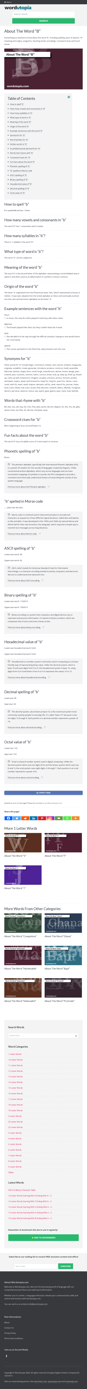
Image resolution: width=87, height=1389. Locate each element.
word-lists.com (40, 1381)
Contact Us (9, 1328)
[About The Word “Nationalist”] (22, 988)
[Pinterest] (42, 818)
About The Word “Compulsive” (20, 936)
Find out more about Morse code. (22, 533)
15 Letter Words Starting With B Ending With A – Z (30, 1218)
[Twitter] (17, 818)
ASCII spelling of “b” (18, 175)
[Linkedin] (34, 818)
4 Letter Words (15, 1138)
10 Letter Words (15, 1059)
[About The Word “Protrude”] (63, 988)
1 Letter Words (15, 1054)
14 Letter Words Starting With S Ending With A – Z (30, 1195)
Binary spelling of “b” (19, 179)
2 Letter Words (15, 1116)
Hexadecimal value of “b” (21, 184)
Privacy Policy (10, 1333)
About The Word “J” (14, 888)
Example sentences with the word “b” (26, 130)
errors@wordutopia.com (52, 803)
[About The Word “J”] (22, 875)
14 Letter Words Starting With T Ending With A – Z (30, 1201)
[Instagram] (50, 818)
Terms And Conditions (13, 1338)
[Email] (59, 818)
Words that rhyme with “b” (21, 153)
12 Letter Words (15, 1071)
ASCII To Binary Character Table (22, 1190)
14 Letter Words (15, 1082)
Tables (11, 1172)
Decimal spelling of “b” (19, 188)
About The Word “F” (55, 855)
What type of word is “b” (20, 117)
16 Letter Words (15, 1093)
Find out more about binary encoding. (24, 627)
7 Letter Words (15, 1155)
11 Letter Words (15, 1065)
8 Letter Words (15, 1161)
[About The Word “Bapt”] (63, 955)
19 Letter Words (15, 1110)
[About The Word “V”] (22, 842)
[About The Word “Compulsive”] (22, 923)
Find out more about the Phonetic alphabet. (27, 486)
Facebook (6, 1356)
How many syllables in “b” (21, 113)
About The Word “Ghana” (58, 936)
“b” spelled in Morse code (21, 170)
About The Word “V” (15, 855)
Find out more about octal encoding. (23, 777)
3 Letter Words (15, 1133)
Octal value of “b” (17, 193)
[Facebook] (8, 818)
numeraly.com (71, 1381)
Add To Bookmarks (44, 1237)
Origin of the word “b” (19, 126)
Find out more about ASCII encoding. (24, 580)
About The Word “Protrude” (60, 1000)
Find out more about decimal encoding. (25, 727)
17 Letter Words (15, 1099)
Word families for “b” (19, 139)
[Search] (76, 1035)
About (7, 1322)
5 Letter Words (15, 1144)
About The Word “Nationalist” (20, 1000)
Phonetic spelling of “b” (20, 166)
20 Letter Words (15, 1121)
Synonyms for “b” (17, 135)
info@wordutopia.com (38, 1304)
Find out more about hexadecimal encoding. (27, 677)
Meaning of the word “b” (20, 122)
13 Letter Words (15, 1076)
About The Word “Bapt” (57, 968)
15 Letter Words (15, 1088)
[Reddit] (25, 818)
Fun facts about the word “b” (22, 162)
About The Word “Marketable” (20, 968)
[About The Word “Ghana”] (63, 923)
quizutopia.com (54, 1381)
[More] (76, 818)
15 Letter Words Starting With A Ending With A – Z (30, 1212)
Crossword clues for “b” (20, 157)
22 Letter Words (15, 1127)
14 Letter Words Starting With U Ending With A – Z (30, 1207)
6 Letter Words (15, 1150)
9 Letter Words (15, 1166)
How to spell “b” (17, 104)
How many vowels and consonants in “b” (27, 108)
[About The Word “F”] (63, 842)
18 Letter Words (15, 1104)
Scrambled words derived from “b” (25, 148)
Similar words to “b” (18, 144)
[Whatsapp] (67, 818)
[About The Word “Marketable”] (22, 955)
